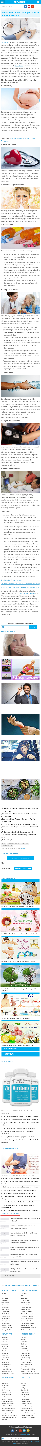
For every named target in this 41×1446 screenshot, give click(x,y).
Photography (25, 1394)
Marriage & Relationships (9, 1415)
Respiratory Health (27, 1316)
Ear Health (4, 1298)
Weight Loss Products (28, 1371)
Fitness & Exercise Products (30, 1373)
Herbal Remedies (26, 1362)
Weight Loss (5, 1362)
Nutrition (23, 1339)
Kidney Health (5, 1321)
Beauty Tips (5, 1353)
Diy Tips (23, 1383)
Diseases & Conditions (27, 593)
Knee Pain (24, 1346)
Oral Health (5, 1302)
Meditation (24, 1342)
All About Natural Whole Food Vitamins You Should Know (21, 1178)
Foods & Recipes (6, 1367)
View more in (7, 1276)
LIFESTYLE (25, 1377)
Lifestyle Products (26, 1403)
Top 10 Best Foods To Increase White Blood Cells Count (19, 934)
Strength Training (6, 1330)
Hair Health (24, 1351)
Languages (5, 1385)
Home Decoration (26, 1408)
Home (3, 6)
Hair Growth (5, 1357)
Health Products (26, 1307)
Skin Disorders (25, 1300)
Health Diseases (26, 1302)
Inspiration (4, 1383)
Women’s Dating (6, 1399)
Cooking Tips (25, 1390)
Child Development (7, 1401)
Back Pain (24, 1344)
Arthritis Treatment (27, 1314)
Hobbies (23, 1385)
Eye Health (4, 1300)
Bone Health (5, 1307)
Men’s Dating (5, 1390)
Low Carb (4, 1296)
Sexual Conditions (26, 1311)
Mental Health (5, 1323)
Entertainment (25, 1397)
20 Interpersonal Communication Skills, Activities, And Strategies (19, 815)
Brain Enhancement (27, 1318)
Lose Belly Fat (25, 1305)
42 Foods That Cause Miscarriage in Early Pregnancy (18, 906)
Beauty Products (6, 1371)
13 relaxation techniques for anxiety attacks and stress (18, 836)
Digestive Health (6, 1327)
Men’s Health (5, 1314)
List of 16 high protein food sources (14, 840)
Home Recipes (25, 1399)
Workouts (4, 1337)
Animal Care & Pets (27, 1415)
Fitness (3, 1293)
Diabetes (24, 1293)
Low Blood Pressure (7, 845)
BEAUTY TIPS (6, 1334)
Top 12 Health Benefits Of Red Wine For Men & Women (20, 1210)
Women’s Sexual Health (28, 1327)
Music (23, 1381)
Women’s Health (6, 1325)
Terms (32, 1441)
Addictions (24, 1296)
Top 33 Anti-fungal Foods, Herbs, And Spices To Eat (17, 1045)
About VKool (25, 1434)
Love (3, 1381)
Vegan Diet (24, 1348)
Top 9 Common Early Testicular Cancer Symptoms (19, 1128)
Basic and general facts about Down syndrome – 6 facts (20, 1187)
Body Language (6, 1394)
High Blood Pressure (27, 1323)
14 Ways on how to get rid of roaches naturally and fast (19, 828)
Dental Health (5, 1316)
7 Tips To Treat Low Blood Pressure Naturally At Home (20, 587)
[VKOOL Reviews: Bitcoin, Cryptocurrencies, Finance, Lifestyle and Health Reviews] (20, 2)
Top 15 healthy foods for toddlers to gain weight (18, 1193)
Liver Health (5, 1309)
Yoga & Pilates (6, 1364)
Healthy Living (24, 843)
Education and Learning (28, 1417)
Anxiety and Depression (28, 1330)
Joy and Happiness (7, 1403)
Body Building (5, 1318)
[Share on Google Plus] (32, 6)
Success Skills (25, 1401)
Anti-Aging (4, 1344)
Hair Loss (4, 1348)
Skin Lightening (26, 1360)
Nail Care (24, 1337)
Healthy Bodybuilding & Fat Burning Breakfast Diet (18, 1202)
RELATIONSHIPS (8, 1377)
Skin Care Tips (25, 1355)
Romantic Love (6, 1392)
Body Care (4, 1346)
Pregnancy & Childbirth (28, 1369)
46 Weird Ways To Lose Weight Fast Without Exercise (18, 961)
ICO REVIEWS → (9, 1054)
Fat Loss (4, 1342)
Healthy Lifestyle (6, 1397)
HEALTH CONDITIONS (29, 1290)
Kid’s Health (5, 1305)
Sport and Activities (27, 1410)
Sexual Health (25, 1309)
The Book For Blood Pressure (11, 580)
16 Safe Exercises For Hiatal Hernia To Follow (15, 1018)
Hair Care (4, 1339)
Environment (25, 1392)
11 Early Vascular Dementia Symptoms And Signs (18, 1137)
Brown (23, 848)
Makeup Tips (5, 1360)
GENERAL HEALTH (8, 1290)
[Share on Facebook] (25, 6)
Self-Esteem (5, 1388)
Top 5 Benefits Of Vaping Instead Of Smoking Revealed (20, 1116)
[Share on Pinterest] (29, 6)
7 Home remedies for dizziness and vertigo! (17, 832)
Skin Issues (24, 1298)
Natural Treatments (27, 1367)
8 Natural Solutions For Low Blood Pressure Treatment (20, 584)
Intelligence (24, 1388)
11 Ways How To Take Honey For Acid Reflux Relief (17, 1175)
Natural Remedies (26, 1364)
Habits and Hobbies (7, 1406)
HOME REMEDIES (28, 1334)
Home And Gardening (28, 1413)
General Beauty (6, 1369)
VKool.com (19, 66)
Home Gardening (26, 1406)
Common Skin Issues (27, 1321)
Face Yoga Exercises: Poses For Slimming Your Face (19, 1190)
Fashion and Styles (7, 1373)
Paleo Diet (4, 1355)
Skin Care (4, 1351)
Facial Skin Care (26, 1353)
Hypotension (5, 42)
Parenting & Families (8, 1408)
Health (10, 6)
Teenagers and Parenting (9, 1413)
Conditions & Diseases (13, 843)
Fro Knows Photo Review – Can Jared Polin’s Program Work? (18, 820)
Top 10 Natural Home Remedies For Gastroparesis (20, 824)
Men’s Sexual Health (27, 1325)
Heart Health (5, 1311)
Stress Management (7, 1410)
